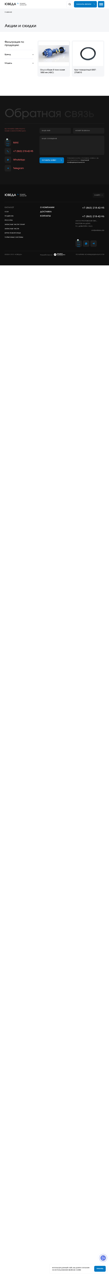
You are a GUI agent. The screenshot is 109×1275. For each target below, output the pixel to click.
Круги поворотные (13, 233)
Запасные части (12, 229)
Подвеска (9, 216)
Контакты (45, 216)
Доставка (46, 212)
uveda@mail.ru (97, 230)
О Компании (47, 207)
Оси (6, 211)
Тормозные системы (14, 237)
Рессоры (9, 220)
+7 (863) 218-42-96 (93, 216)
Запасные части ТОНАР (15, 224)
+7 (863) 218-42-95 (93, 208)
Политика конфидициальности (90, 254)
